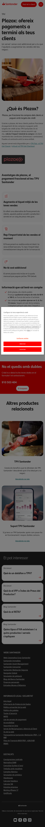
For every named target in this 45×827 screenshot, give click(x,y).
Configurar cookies (22, 338)
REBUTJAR (22, 344)
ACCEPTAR (23, 349)
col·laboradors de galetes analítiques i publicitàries (24, 327)
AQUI (28, 330)
